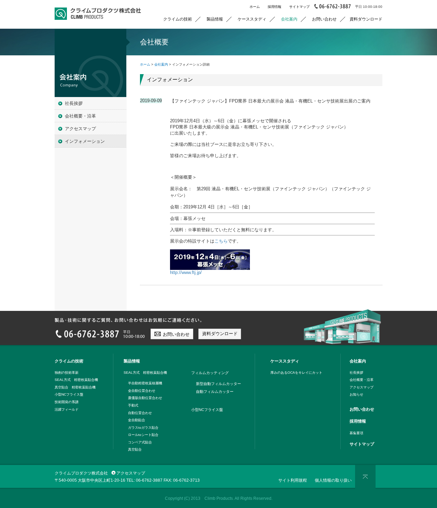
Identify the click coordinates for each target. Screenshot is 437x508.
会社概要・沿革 (80, 116)
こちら (221, 241)
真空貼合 (135, 449)
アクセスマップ (80, 128)
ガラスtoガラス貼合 (143, 427)
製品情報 (215, 19)
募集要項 (356, 433)
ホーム (255, 7)
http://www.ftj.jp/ (186, 272)
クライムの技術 (177, 19)
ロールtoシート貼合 (143, 435)
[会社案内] (90, 63)
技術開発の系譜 (67, 402)
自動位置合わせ (140, 413)
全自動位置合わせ (141, 391)
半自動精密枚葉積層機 (145, 383)
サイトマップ (299, 7)
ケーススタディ (252, 19)
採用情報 (274, 7)
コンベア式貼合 (140, 442)
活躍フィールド (67, 409)
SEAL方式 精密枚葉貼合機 (76, 380)
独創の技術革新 (67, 372)
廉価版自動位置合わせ (145, 398)
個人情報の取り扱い (333, 480)
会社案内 (289, 19)
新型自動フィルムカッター (218, 384)
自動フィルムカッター (215, 391)
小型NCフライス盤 (69, 394)
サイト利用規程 (292, 480)
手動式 (133, 405)
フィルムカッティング (210, 373)
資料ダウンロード (366, 19)
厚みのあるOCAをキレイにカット (296, 372)
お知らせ (356, 394)
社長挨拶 (74, 103)
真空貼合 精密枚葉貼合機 (75, 387)
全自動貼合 (136, 420)
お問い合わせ (324, 19)
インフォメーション (85, 141)
